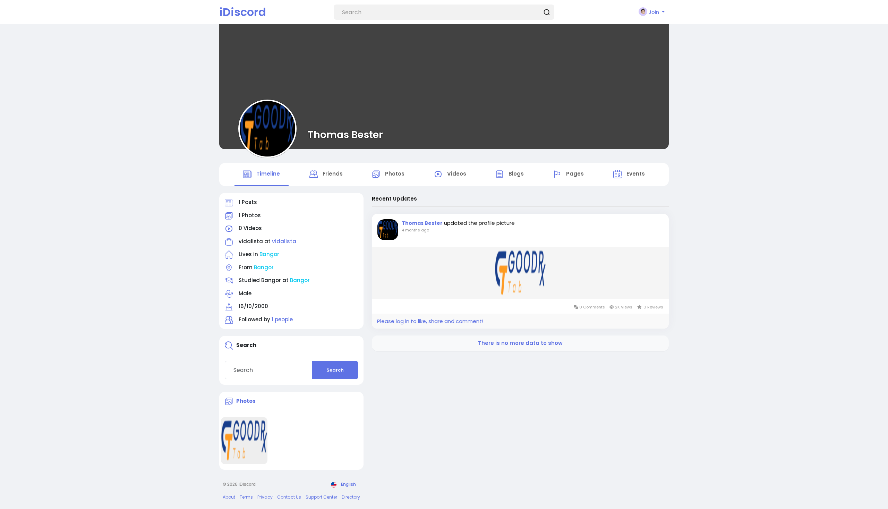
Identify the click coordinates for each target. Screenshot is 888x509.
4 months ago (415, 230)
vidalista (284, 241)
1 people (282, 319)
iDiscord (242, 12)
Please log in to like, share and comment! (430, 321)
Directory (351, 497)
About (229, 497)
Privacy (265, 497)
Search (335, 370)
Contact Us (289, 497)
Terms (246, 497)
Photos (246, 401)
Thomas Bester (345, 135)
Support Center (321, 497)
